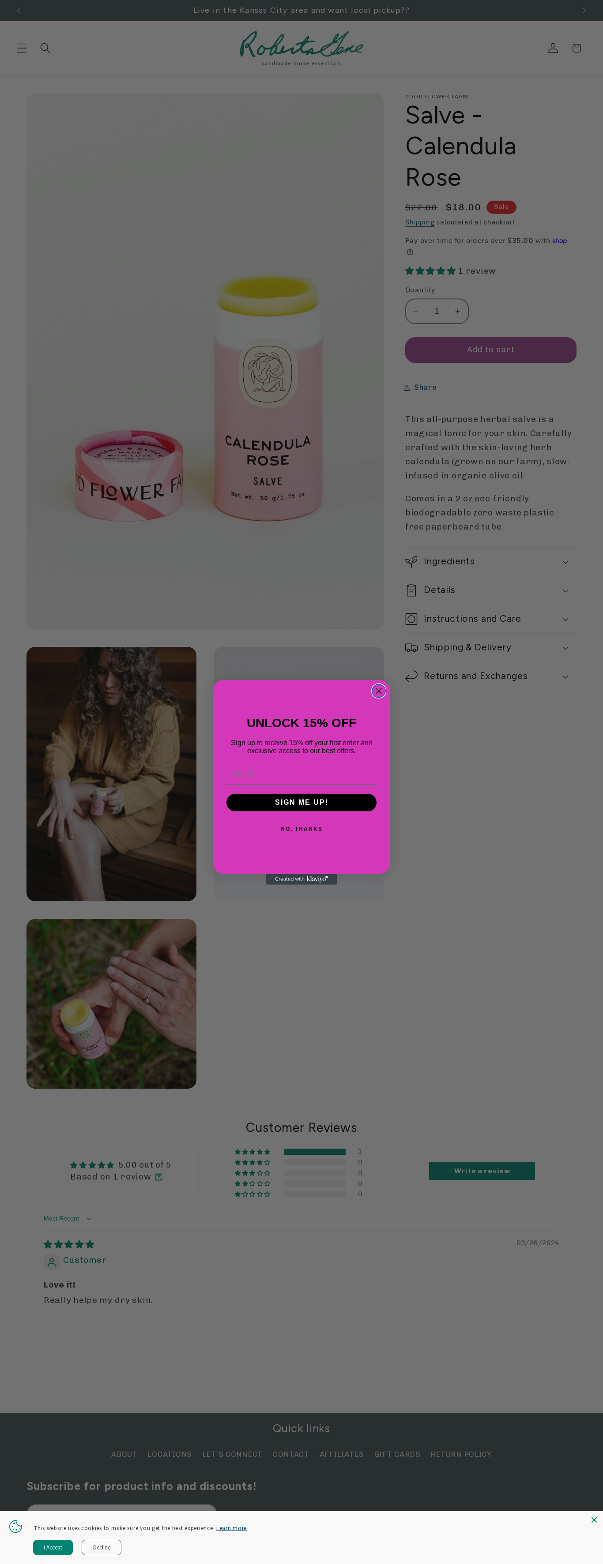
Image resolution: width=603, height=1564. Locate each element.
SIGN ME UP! (301, 802)
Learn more (231, 1528)
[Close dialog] (378, 691)
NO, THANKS (302, 829)
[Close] (594, 1519)
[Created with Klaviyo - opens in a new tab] (301, 879)
